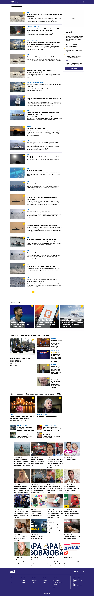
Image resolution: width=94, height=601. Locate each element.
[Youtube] (83, 571)
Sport (11, 579)
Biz (10, 580)
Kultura (23, 580)
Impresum (55, 579)
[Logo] (12, 2)
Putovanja (23, 579)
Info (11, 577)
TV (43, 579)
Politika (53, 338)
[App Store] (78, 584)
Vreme (44, 582)
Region (29, 126)
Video (44, 577)
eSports (34, 577)
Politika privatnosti (57, 582)
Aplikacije (55, 584)
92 (31, 306)
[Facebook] (75, 571)
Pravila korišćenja (57, 580)
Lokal (33, 582)
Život (11, 582)
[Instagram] (80, 571)
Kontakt (54, 587)
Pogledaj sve (74, 68)
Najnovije (18, 2)
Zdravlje (23, 577)
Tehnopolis (39, 318)
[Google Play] (78, 580)
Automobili (65, 318)
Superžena (23, 582)
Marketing (55, 577)
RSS (53, 586)
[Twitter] (77, 571)
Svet (28, 12)
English (45, 580)
